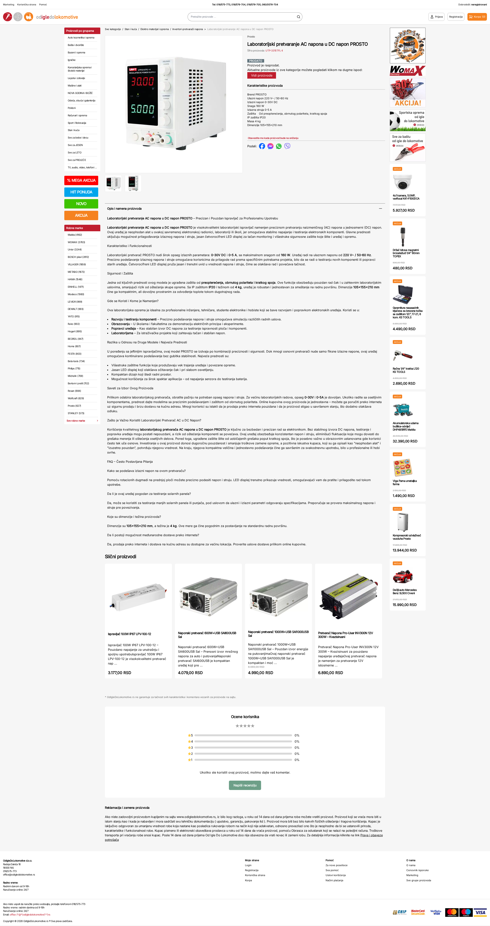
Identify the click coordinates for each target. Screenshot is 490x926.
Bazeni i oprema (76, 52)
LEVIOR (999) (75, 301)
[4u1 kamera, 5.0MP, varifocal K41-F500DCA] (403, 182)
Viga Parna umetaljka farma (405, 482)
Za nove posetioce (337, 865)
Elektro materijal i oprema (154, 29)
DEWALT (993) (75, 308)
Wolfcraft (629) (76, 398)
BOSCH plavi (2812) (78, 256)
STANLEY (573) (76, 413)
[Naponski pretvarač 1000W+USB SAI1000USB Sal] (278, 596)
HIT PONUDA (81, 192)
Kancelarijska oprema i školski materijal (80, 69)
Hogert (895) (75, 331)
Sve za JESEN (75, 145)
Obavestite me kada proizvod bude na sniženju (273, 138)
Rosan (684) (74, 390)
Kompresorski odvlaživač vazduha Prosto (407, 537)
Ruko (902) (74, 323)
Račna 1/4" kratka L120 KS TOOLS (406, 370)
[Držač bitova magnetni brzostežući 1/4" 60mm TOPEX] (403, 237)
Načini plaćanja (334, 880)
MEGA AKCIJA (81, 180)
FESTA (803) (74, 353)
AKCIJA (81, 215)
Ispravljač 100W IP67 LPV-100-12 (129, 634)
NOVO (81, 203)
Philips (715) (74, 368)
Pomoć (43, 4)
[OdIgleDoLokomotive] (61, 16)
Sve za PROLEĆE (77, 159)
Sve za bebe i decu (78, 137)
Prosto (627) (74, 405)
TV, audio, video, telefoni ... (82, 167)
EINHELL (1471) (76, 286)
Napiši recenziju (245, 785)
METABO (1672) (76, 271)
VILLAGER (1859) (77, 264)
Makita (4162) (75, 234)
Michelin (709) (75, 375)
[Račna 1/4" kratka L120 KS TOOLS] (403, 355)
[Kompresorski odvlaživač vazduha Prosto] (403, 522)
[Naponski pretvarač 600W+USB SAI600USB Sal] (208, 597)
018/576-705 (254, 4)
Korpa (248, 880)
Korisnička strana (26, 4)
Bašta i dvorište (76, 44)
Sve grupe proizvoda (418, 880)
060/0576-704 (270, 4)
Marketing (8, 4)
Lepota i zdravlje (76, 78)
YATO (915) (74, 316)
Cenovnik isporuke (417, 870)
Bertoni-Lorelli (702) (78, 383)
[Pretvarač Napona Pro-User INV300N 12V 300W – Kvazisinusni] (348, 597)
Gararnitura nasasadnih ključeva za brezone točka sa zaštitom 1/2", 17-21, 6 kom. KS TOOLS (408, 312)
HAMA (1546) (75, 279)
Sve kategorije (113, 29)
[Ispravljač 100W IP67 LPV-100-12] (138, 597)
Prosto (251, 36)
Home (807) (74, 346)
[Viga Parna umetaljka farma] (403, 468)
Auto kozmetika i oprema (81, 37)
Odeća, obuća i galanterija (81, 100)
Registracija (251, 870)
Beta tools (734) (76, 361)
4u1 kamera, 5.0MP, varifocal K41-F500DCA (406, 197)
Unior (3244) (75, 249)
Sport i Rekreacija (77, 122)
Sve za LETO (74, 152)
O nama (410, 865)
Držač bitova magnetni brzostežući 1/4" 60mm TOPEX (406, 253)
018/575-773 (223, 4)
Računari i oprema (77, 115)
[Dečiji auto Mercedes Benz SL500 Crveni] (403, 577)
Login (248, 865)
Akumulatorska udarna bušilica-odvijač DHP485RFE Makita (405, 426)
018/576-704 (238, 4)
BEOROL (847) (75, 338)
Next (249, 103)
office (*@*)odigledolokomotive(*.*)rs (30, 914)
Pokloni (71, 107)
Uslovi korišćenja (336, 875)
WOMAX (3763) (76, 242)
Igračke (71, 59)
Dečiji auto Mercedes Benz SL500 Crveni (404, 591)
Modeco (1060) (76, 294)
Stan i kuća (73, 130)
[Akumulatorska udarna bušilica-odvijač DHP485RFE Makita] (403, 410)
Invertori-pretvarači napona (187, 29)
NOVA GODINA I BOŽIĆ (80, 92)
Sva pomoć (332, 870)
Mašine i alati (74, 85)
